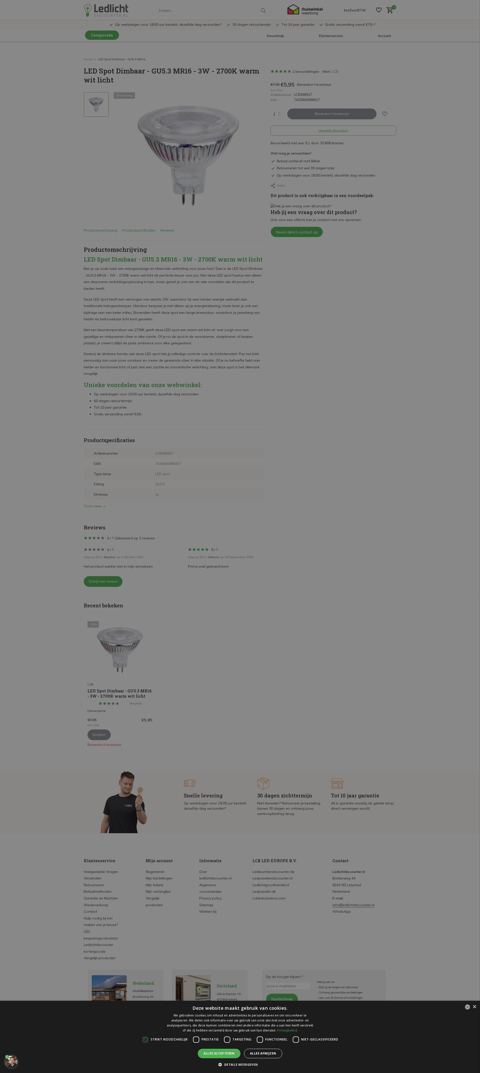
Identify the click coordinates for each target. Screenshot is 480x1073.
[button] (240, 1064)
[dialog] (240, 1037)
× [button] (474, 1007)
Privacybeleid (287, 1030)
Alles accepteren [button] (219, 1053)
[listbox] (467, 1006)
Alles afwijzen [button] (263, 1053)
